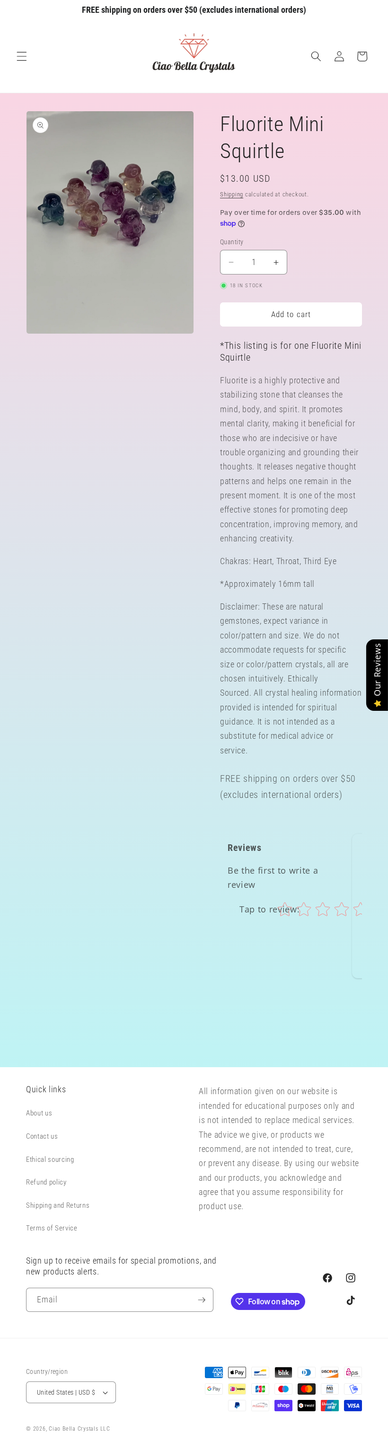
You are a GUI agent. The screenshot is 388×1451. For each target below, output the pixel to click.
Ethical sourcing (50, 1159)
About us (39, 1113)
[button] (21, 56)
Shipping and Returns (57, 1205)
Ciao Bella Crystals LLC (79, 1428)
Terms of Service (52, 1228)
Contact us (42, 1136)
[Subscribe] (201, 1300)
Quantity (232, 242)
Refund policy (46, 1182)
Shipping (231, 194)
